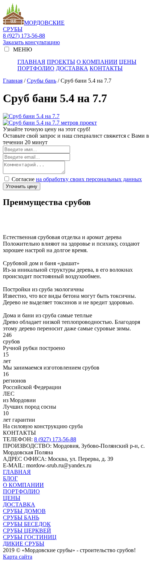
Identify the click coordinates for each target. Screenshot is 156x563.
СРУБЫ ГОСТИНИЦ (30, 537)
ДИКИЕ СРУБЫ (23, 544)
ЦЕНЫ (127, 62)
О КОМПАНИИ (97, 62)
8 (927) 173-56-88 (24, 36)
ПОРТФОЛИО (35, 68)
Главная (12, 81)
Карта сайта (17, 557)
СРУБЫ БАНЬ (21, 517)
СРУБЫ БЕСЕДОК (27, 524)
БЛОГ (10, 478)
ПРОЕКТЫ (61, 62)
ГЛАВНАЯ (31, 62)
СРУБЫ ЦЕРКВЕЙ (27, 530)
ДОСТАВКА (72, 68)
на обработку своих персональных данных (89, 179)
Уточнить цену (21, 186)
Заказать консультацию (31, 42)
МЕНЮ (22, 49)
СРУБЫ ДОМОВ (24, 511)
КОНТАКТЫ (106, 68)
